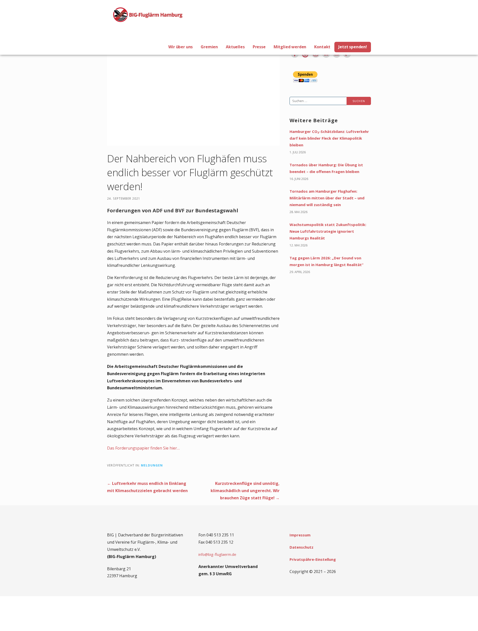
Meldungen (152, 465)
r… (177, 448)
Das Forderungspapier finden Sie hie (141, 448)
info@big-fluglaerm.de (217, 554)
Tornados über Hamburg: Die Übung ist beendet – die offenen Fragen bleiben (326, 168)
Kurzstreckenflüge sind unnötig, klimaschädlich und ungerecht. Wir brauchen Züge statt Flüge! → (245, 491)
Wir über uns (180, 47)
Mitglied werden (290, 47)
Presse (259, 47)
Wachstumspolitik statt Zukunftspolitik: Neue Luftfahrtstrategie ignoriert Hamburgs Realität (328, 231)
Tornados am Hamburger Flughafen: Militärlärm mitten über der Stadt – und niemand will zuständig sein (327, 198)
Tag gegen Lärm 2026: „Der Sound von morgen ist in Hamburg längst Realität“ (326, 261)
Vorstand (155, 198)
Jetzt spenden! (352, 47)
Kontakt (322, 47)
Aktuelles (235, 47)
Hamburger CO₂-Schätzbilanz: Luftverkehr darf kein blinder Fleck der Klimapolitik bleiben (329, 138)
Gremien (209, 47)
